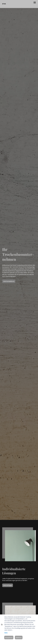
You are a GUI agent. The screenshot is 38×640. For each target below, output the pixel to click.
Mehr (6, 632)
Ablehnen (19, 637)
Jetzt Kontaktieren (8, 281)
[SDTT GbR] (10, 6)
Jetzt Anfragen (7, 585)
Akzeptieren (9, 637)
